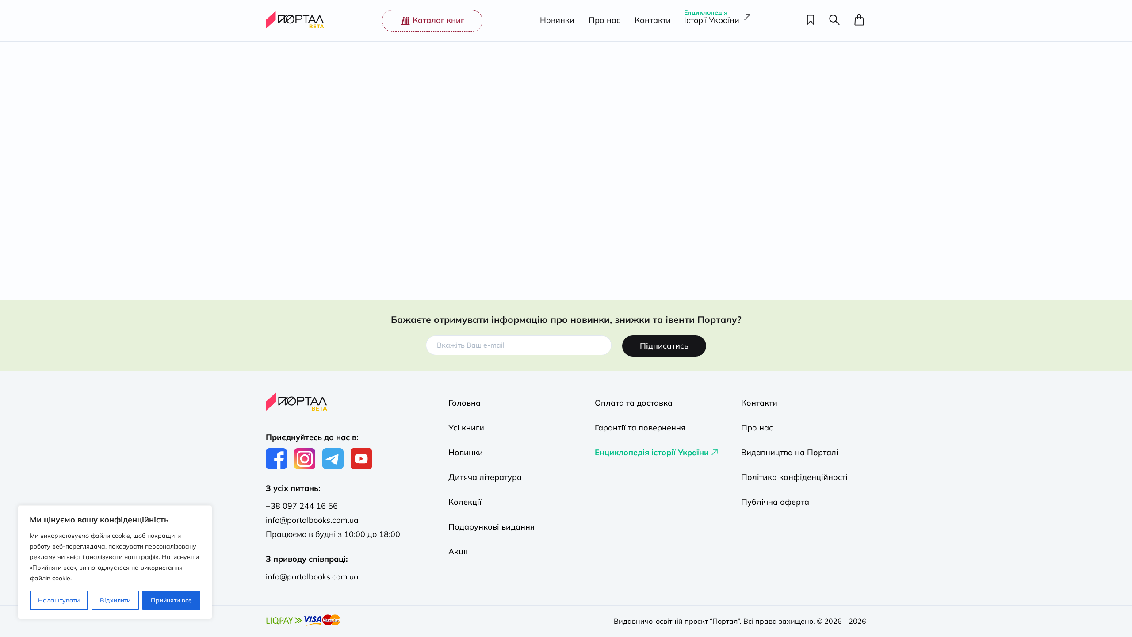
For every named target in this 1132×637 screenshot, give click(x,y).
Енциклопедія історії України (652, 452)
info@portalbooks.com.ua (312, 520)
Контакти (653, 20)
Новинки (557, 20)
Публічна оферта (775, 502)
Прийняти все (171, 600)
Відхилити (115, 600)
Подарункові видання (491, 527)
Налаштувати (59, 600)
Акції (458, 551)
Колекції (465, 502)
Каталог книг (438, 20)
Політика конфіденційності (794, 477)
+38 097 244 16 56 (302, 506)
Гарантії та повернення (640, 427)
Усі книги (466, 427)
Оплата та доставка (634, 403)
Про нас (604, 20)
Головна (464, 403)
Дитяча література (485, 477)
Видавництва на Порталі (789, 452)
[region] (115, 562)
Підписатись (664, 346)
